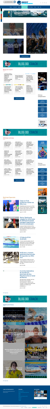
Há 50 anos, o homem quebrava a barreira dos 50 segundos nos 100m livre (27, 255)
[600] (42, 213)
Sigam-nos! (40, 398)
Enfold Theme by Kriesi (22, 406)
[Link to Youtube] (46, 3)
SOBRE (20, 400)
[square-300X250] (42, 126)
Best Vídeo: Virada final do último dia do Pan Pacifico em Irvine (36, 37)
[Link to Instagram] (42, 3)
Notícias (20, 397)
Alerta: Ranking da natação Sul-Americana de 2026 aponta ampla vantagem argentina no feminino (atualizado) (27, 221)
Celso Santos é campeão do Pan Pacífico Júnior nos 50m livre (13, 30)
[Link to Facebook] (40, 3)
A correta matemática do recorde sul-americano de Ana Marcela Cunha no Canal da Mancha (27, 274)
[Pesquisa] (40, 7)
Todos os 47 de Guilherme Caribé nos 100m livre (27, 202)
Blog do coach (21, 390)
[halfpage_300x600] (42, 89)
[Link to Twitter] (44, 3)
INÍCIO (20, 393)
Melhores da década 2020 (23, 396)
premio (20, 398)
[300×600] (42, 158)
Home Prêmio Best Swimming (24, 392)
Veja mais (6, 292)
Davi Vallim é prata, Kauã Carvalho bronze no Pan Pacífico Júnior (13, 46)
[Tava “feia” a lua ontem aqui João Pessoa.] (45, 391)
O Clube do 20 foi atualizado (25, 238)
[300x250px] (42, 195)
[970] (25, 16)
